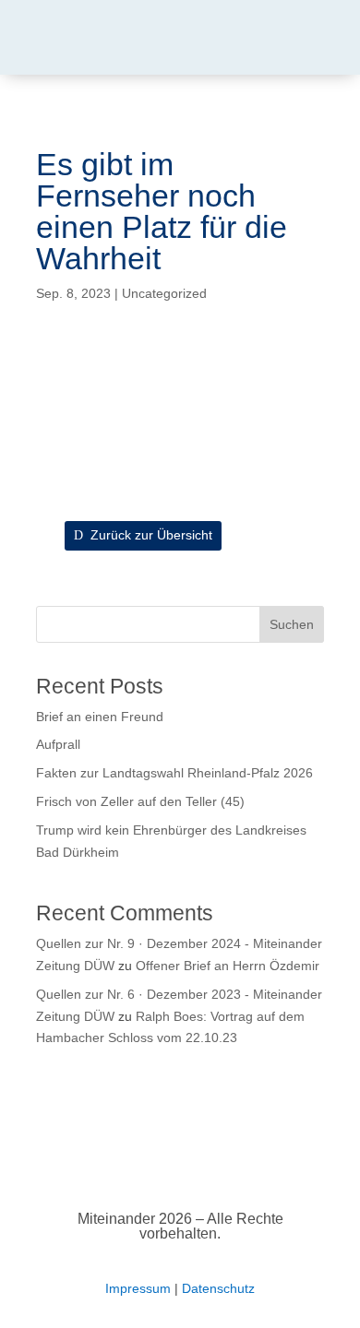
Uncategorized (164, 293)
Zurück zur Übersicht (151, 535)
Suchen (292, 624)
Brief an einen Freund (99, 716)
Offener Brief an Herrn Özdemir (227, 965)
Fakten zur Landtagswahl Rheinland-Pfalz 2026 (174, 772)
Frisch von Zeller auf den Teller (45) (140, 801)
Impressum (138, 1288)
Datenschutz (218, 1288)
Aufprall (58, 744)
